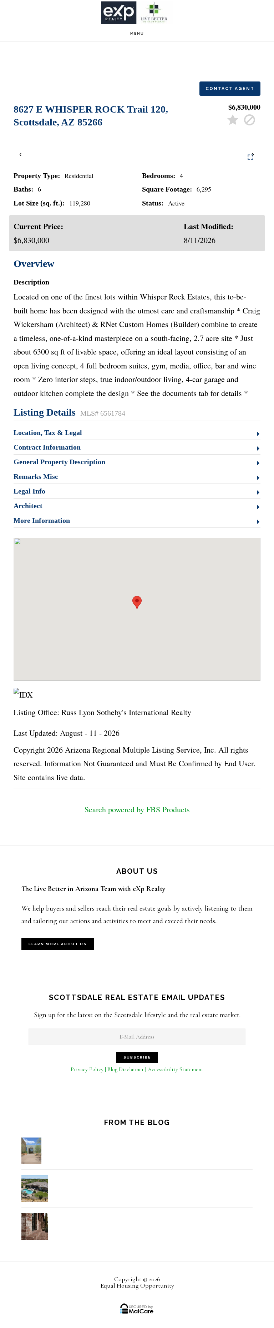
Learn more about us (58, 944)
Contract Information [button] (47, 447)
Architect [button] (28, 506)
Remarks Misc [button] (36, 476)
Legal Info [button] (29, 491)
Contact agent (230, 88)
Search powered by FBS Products (137, 809)
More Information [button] (42, 520)
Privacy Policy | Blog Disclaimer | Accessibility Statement (137, 1069)
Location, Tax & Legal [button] (48, 432)
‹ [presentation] (20, 153)
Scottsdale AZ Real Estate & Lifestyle (137, 12)
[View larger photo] (250, 157)
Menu (137, 33)
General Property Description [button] (59, 462)
